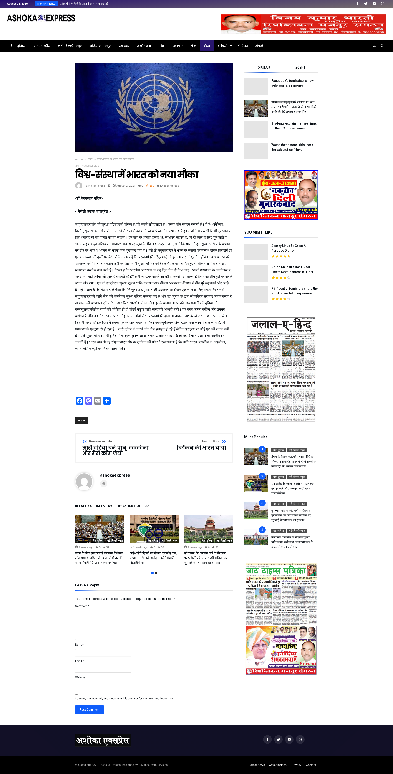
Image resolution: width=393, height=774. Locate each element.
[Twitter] (365, 4)
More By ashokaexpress (128, 506)
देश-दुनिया (98, 541)
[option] (99, 540)
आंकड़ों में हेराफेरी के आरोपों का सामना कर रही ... (84, 3)
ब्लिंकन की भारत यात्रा (201, 445)
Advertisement (278, 764)
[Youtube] (374, 4)
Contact (311, 764)
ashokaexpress (95, 185)
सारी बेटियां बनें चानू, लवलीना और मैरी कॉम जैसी (115, 448)
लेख (90, 159)
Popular (263, 67)
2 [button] (156, 573)
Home (79, 159)
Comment (82, 606)
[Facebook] (357, 4)
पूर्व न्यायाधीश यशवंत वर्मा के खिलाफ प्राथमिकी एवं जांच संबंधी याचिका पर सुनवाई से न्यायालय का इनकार (205, 558)
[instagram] (382, 4)
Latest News (257, 764)
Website (80, 677)
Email (79, 661)
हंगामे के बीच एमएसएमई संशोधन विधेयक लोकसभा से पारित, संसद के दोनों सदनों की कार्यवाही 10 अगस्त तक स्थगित (99, 558)
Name (80, 644)
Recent (299, 67)
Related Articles (90, 506)
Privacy (297, 764)
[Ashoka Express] (41, 14)
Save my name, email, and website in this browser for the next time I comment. (124, 698)
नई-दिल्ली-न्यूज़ (115, 541)
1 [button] (152, 573)
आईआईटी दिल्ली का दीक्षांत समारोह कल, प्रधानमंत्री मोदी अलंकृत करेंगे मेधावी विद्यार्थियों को (153, 558)
